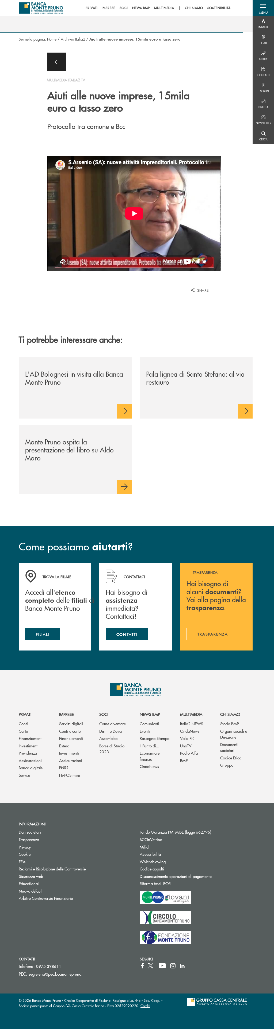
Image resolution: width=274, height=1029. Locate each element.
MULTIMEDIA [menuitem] (164, 8)
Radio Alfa (189, 753)
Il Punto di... (149, 745)
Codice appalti (172, 869)
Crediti (145, 1005)
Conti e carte (70, 731)
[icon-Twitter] (151, 965)
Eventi (145, 731)
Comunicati (149, 723)
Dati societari (30, 832)
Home (51, 39)
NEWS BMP (150, 714)
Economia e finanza (149, 756)
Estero (64, 745)
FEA (22, 861)
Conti (23, 723)
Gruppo (226, 765)
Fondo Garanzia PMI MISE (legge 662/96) (196, 832)
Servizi (24, 775)
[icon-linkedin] (182, 965)
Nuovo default (31, 891)
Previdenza (28, 753)
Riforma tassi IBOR (175, 883)
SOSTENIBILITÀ (218, 8)
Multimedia (191, 714)
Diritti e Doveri (111, 731)
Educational (29, 883)
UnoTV (186, 745)
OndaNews (149, 766)
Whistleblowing (153, 861)
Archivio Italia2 (73, 39)
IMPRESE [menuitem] (108, 8)
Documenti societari (229, 747)
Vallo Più (187, 738)
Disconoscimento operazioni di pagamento (176, 876)
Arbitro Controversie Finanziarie (66, 898)
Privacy (25, 847)
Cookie (25, 854)
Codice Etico (230, 757)
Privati (25, 714)
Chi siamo (230, 714)
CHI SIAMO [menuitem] (194, 8)
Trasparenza (29, 839)
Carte (23, 731)
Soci (103, 714)
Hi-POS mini (69, 775)
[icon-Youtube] (162, 965)
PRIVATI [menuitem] (92, 8)
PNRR (63, 767)
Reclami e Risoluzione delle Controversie (52, 869)
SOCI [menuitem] (124, 8)
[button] (263, 8)
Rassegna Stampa (154, 738)
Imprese (66, 714)
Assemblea (108, 738)
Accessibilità (150, 854)
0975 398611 (48, 966)
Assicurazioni (30, 760)
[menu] (158, 8)
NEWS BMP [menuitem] (141, 8)
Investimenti (29, 745)
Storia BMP (229, 723)
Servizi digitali (71, 723)
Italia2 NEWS (191, 723)
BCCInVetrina (151, 839)
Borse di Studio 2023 (111, 749)
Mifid (144, 847)
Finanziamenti (31, 738)
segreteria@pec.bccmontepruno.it (57, 974)
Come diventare (112, 723)
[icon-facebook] (142, 965)
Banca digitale (31, 767)
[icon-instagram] (173, 965)
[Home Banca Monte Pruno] (41, 8)
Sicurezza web (31, 876)
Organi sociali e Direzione (233, 734)
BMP (184, 760)
